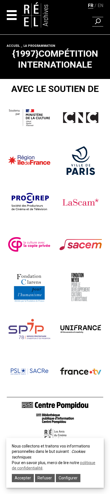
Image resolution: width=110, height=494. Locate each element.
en (100, 5)
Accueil (13, 46)
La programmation (39, 46)
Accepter (23, 478)
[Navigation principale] (12, 15)
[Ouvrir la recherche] (97, 22)
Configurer (68, 478)
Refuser (45, 478)
